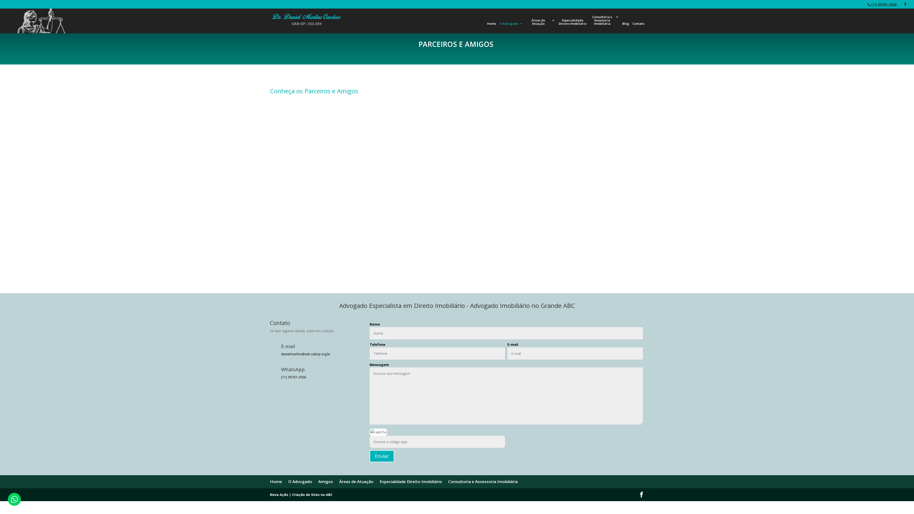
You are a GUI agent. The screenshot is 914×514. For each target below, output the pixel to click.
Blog (625, 24)
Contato (638, 24)
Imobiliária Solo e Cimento (506, 208)
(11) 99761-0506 (884, 4)
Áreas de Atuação (538, 22)
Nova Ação (308, 148)
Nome (375, 324)
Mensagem (379, 364)
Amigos (325, 481)
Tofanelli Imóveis (506, 267)
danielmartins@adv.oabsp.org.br (305, 354)
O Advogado (508, 24)
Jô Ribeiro (506, 148)
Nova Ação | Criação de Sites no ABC (301, 494)
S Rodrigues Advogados (605, 208)
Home (491, 24)
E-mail (512, 344)
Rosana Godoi (309, 208)
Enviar (382, 456)
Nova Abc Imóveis (408, 148)
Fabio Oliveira (605, 148)
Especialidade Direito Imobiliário (572, 22)
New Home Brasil (309, 267)
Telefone (377, 344)
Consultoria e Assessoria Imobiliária (602, 20)
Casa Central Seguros (408, 208)
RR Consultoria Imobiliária (605, 267)
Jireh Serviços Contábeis (407, 267)
